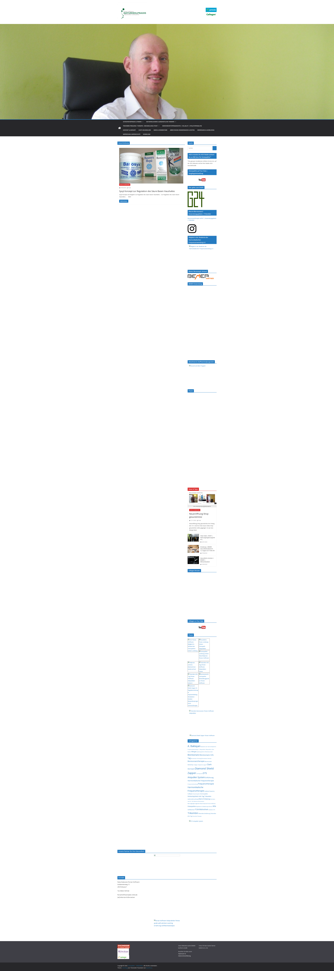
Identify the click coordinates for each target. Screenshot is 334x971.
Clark (209, 764)
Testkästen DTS (211, 809)
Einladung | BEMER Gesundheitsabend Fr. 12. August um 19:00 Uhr (207, 548)
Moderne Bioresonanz (199, 801)
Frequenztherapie (206, 783)
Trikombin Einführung (204, 813)
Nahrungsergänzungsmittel (194, 803)
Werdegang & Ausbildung (205, 130)
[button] (142, 122)
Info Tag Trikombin (205, 796)
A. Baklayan (194, 746)
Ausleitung (199, 751)
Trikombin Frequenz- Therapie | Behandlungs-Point (140, 126)
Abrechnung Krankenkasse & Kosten (182, 130)
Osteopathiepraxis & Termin (132, 122)
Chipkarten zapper (202, 764)
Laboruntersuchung (193, 799)
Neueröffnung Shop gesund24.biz (198, 515)
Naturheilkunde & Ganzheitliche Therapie (160, 122)
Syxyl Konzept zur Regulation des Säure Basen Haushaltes (147, 191)
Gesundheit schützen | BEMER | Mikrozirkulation (207, 560)
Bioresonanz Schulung (196, 758)
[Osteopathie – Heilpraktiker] (167, 25)
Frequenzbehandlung (193, 784)
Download (146, 134)
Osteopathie (192, 806)
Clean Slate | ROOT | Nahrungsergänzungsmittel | (207, 537)
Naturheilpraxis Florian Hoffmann (208, 803)
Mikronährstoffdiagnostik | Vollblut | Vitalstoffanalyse (182, 126)
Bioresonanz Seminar (206, 758)
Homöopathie (204, 794)
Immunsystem (193, 796)
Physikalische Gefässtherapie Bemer (204, 806)
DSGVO (193, 945)
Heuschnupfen (196, 794)
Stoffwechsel (191, 809)
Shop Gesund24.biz (145, 130)
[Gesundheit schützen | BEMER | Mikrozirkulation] (193, 561)
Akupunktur (202, 749)
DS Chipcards (199, 773)
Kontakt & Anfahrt (129, 130)
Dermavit (191, 769)
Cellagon (196, 764)
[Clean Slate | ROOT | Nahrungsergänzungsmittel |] (193, 539)
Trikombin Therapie (197, 816)
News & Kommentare (160, 130)
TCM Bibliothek (201, 809)
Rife (214, 806)
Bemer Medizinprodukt (207, 751)
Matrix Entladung (204, 799)
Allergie (193, 752)
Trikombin (193, 813)
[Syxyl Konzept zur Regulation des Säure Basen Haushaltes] (151, 166)
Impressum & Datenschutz (131, 134)
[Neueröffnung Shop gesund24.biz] (202, 499)
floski (129, 187)
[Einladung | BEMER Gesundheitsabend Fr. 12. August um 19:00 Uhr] (193, 550)
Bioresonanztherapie (196, 761)
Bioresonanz (194, 754)
